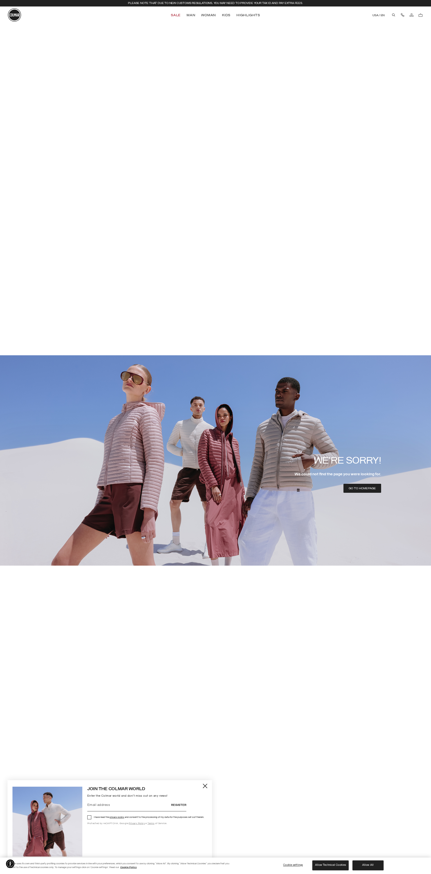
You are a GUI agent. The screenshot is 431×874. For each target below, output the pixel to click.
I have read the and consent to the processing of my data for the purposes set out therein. (149, 817)
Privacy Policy (137, 823)
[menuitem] (176, 15)
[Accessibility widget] (10, 864)
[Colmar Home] (14, 15)
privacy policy (116, 817)
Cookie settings (293, 865)
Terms (150, 823)
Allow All (368, 865)
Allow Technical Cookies (330, 865)
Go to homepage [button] (362, 488)
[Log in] (412, 15)
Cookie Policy (128, 867)
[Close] (205, 785)
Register (178, 805)
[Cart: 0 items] (421, 15)
